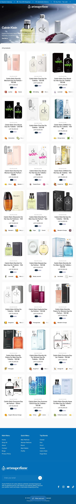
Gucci (41, 445)
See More (5, 38)
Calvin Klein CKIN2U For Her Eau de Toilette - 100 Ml (63, 173)
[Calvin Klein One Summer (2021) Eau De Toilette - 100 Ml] (38, 385)
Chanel (42, 440)
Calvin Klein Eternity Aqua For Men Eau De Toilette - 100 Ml (62, 403)
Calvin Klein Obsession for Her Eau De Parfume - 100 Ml (13, 219)
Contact (4, 448)
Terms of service (45, 500)
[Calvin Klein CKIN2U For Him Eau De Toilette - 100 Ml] (62, 109)
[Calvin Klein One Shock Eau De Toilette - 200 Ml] (13, 109)
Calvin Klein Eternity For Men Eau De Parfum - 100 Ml (38, 219)
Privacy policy (30, 500)
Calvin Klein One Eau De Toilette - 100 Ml (38, 79)
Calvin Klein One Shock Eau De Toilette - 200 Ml (13, 126)
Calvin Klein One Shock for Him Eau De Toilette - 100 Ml (62, 80)
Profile (23, 451)
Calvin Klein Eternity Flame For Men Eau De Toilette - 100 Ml (13, 357)
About (4, 445)
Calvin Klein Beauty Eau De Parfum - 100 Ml (37, 264)
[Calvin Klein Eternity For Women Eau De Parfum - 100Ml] (13, 155)
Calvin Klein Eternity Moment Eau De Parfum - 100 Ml (13, 80)
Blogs (4, 451)
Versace (42, 448)
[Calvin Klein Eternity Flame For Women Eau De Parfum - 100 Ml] (62, 293)
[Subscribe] (40, 478)
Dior (41, 442)
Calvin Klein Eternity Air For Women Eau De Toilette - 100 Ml (38, 357)
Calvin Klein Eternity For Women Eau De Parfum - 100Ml (13, 173)
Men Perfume (25, 440)
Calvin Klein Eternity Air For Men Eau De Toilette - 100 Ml (62, 265)
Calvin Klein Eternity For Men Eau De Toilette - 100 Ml (13, 265)
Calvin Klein (13, 76)
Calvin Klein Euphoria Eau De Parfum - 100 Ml (38, 310)
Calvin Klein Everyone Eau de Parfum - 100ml (13, 402)
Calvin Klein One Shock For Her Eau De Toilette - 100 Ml (38, 173)
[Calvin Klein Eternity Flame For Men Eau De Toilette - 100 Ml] (13, 339)
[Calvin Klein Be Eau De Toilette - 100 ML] (62, 201)
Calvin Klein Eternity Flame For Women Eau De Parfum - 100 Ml (62, 311)
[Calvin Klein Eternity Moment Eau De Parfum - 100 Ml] (13, 63)
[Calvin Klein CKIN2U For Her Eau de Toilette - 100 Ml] (62, 155)
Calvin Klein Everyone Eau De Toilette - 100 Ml (62, 356)
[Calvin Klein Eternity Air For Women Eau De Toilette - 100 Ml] (38, 339)
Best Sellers (24, 448)
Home (4, 440)
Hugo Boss (43, 454)
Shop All (4, 442)
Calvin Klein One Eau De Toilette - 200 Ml (38, 126)
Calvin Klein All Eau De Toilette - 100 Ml (13, 310)
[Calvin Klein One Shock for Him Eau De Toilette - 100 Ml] (62, 63)
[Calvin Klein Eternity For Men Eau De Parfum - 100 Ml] (38, 201)
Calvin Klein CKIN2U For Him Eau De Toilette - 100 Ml (62, 126)
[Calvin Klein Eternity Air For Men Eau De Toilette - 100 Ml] (62, 247)
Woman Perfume (26, 442)
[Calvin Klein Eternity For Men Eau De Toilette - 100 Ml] (13, 247)
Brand (23, 445)
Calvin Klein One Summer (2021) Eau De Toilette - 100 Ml (38, 403)
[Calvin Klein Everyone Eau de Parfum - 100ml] (13, 385)
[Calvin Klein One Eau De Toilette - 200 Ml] (38, 109)
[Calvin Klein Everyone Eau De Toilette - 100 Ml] (62, 339)
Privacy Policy (6, 454)
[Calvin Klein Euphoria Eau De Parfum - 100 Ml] (38, 293)
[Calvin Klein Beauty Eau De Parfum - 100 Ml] (38, 247)
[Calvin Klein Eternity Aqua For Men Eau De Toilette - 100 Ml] (62, 385)
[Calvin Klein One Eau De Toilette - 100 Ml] (38, 63)
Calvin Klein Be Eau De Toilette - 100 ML (62, 218)
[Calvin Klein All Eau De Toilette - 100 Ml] (13, 293)
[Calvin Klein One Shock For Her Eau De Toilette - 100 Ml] (38, 155)
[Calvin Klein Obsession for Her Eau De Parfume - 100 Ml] (13, 201)
